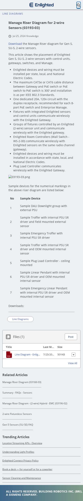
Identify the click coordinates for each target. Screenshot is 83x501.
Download (15, 44)
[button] (71, 337)
